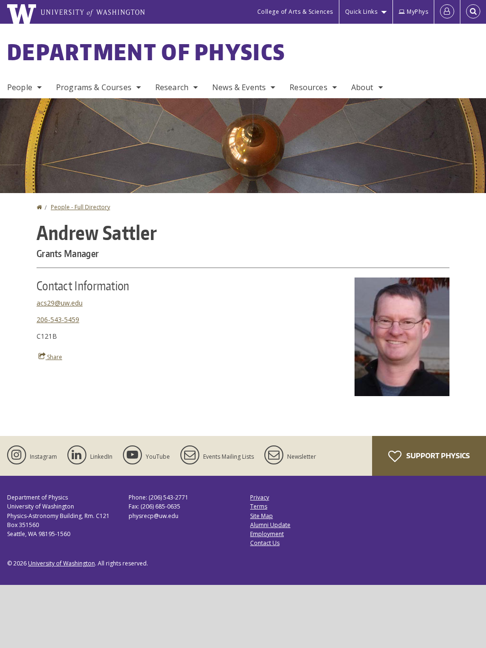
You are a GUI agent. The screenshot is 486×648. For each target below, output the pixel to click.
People (19, 87)
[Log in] (447, 12)
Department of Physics (146, 52)
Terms (258, 506)
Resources (308, 87)
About (362, 87)
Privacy (259, 497)
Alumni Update (270, 525)
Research (171, 87)
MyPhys (417, 12)
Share (54, 357)
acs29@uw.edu (60, 302)
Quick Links (361, 12)
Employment (267, 534)
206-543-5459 (58, 319)
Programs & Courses (93, 87)
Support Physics (437, 456)
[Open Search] (473, 12)
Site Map (261, 516)
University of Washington (61, 563)
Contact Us (265, 543)
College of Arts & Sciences (295, 12)
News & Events (239, 87)
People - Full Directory (80, 207)
